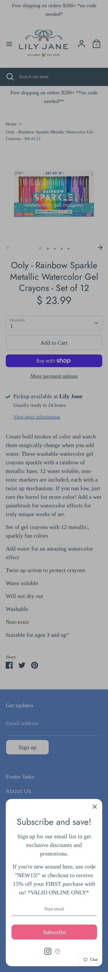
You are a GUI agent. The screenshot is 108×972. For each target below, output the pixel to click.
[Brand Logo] (57, 951)
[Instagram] (47, 951)
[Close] (94, 806)
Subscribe (54, 932)
